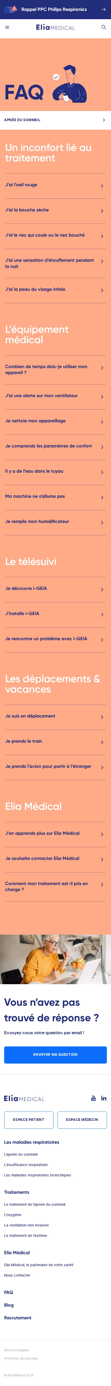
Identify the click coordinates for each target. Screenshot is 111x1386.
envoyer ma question (55, 1055)
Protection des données (21, 1358)
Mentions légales (16, 1350)
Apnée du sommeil (22, 120)
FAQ (8, 1292)
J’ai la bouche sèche (27, 210)
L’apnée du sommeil (20, 1154)
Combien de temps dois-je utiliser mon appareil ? (46, 369)
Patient (28, 1120)
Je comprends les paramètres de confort (48, 446)
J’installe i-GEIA (22, 613)
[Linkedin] (104, 1098)
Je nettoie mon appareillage (35, 421)
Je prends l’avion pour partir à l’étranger (48, 766)
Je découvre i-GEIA (26, 588)
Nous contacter (17, 1275)
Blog (9, 1305)
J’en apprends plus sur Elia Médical (42, 833)
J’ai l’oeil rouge (21, 185)
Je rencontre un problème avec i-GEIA (46, 639)
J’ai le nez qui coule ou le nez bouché (45, 235)
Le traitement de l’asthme (25, 1236)
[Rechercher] (104, 27)
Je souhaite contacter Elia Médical (42, 858)
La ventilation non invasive (26, 1225)
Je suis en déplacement (30, 716)
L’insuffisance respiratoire (26, 1165)
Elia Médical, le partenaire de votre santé (38, 1265)
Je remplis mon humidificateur (37, 521)
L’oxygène (12, 1215)
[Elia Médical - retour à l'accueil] (55, 27)
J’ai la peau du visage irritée (35, 289)
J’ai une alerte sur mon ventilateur (41, 395)
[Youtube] (93, 1098)
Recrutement (17, 1318)
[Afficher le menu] (7, 27)
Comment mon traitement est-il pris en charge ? (46, 886)
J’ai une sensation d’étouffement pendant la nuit (49, 263)
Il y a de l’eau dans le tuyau (34, 471)
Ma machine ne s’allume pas (35, 496)
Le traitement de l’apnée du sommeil (34, 1204)
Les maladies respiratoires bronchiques (37, 1175)
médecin (82, 1120)
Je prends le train (23, 741)
